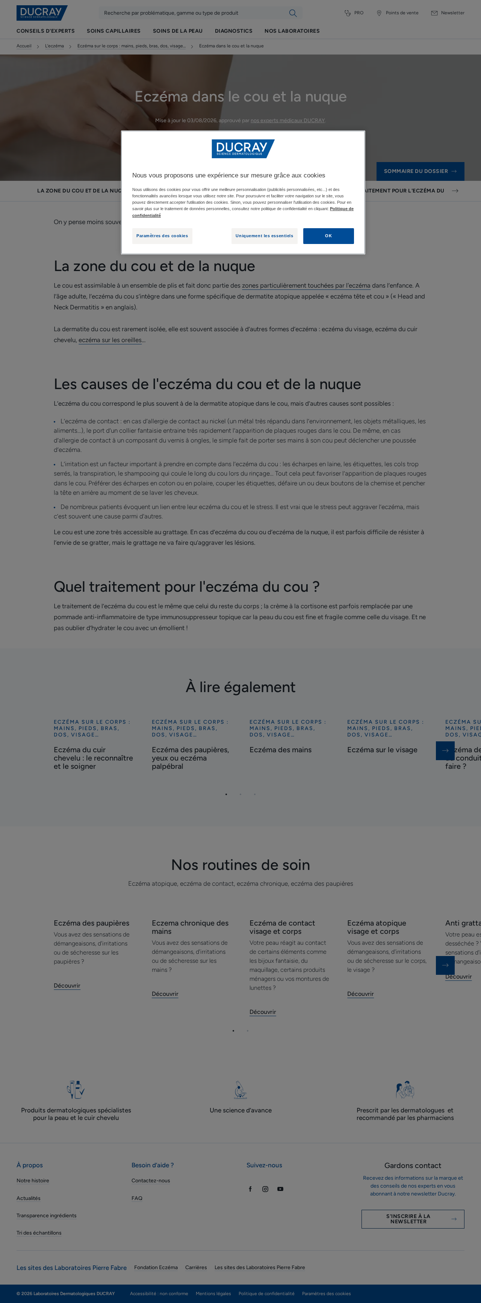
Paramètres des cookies (162, 235)
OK (328, 235)
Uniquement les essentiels (264, 235)
